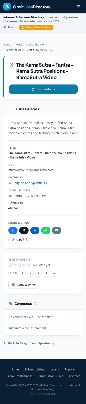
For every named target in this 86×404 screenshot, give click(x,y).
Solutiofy (51, 394)
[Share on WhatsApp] (45, 230)
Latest (55, 369)
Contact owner (26, 284)
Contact (74, 376)
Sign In (12, 27)
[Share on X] (23, 230)
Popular (70, 369)
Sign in (13, 328)
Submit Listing (35, 369)
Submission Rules (50, 376)
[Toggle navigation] (78, 7)
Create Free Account (38, 27)
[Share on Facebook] (13, 230)
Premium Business (19, 376)
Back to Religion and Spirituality (31, 343)
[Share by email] (56, 230)
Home (7, 44)
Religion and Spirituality (30, 44)
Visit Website (46, 89)
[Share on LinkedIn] (34, 230)
